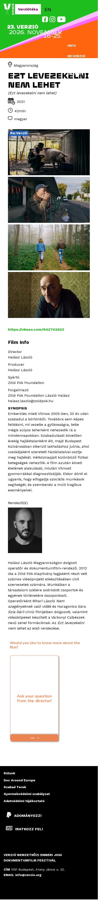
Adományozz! (28, 815)
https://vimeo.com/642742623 (36, 329)
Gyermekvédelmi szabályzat (27, 794)
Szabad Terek (15, 787)
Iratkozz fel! (28, 829)
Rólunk (9, 773)
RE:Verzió (76, 56)
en (48, 9)
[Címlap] (9, 9)
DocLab (74, 64)
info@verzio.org (28, 875)
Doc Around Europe (19, 780)
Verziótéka (28, 9)
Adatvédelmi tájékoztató (24, 801)
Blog (72, 84)
